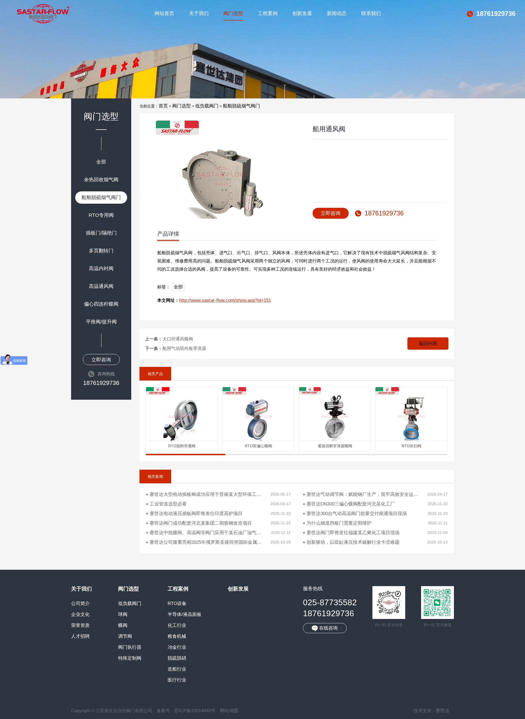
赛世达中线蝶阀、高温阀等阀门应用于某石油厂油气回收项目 (212, 532)
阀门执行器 (129, 647)
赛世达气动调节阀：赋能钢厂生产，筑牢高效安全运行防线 (367, 494)
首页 (163, 106)
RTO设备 (177, 603)
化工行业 (177, 625)
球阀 (122, 614)
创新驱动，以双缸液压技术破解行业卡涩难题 (353, 542)
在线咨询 (328, 628)
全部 (101, 162)
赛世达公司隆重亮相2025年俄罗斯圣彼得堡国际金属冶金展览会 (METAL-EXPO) (220, 542)
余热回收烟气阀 (101, 179)
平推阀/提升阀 (101, 322)
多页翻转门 (101, 250)
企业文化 (80, 614)
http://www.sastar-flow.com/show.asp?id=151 (225, 300)
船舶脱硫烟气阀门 (101, 197)
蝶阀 (122, 625)
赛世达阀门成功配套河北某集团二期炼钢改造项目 (201, 523)
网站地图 (229, 710)
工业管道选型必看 (168, 504)
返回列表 (428, 343)
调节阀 (125, 636)
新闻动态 (336, 13)
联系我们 (371, 13)
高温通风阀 (101, 286)
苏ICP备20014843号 (194, 710)
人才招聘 (80, 636)
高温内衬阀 (101, 268)
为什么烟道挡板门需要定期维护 (339, 523)
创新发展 (302, 13)
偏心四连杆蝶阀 (101, 304)
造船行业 (177, 669)
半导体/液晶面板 (185, 614)
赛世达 (443, 710)
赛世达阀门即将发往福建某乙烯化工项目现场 (353, 532)
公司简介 (80, 603)
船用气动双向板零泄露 (184, 348)
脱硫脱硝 (177, 658)
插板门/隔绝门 (101, 233)
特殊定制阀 (129, 658)
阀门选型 (233, 13)
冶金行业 (177, 647)
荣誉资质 (80, 625)
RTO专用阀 (101, 215)
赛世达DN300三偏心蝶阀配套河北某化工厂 (351, 504)
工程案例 (268, 13)
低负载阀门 (206, 106)
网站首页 (164, 13)
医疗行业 (177, 680)
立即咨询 (101, 360)
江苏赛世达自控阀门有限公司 (43, 13)
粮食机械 (177, 636)
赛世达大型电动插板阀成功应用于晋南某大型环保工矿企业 (210, 494)
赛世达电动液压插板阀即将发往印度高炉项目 (196, 513)
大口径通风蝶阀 (177, 339)
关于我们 (199, 13)
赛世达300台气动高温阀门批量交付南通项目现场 (357, 513)
